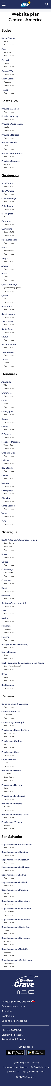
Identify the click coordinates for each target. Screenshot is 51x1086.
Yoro (3, 520)
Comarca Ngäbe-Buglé (12, 722)
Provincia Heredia (10, 134)
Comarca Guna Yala (10, 711)
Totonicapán (7, 352)
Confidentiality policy (39, 1067)
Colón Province (8, 759)
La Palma (7, 774)
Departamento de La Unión (14, 882)
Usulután (7, 952)
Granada (5, 595)
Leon (3, 610)
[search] (46, 4)
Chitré (6, 788)
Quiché (4, 295)
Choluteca (6, 392)
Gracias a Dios (8, 452)
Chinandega (7, 569)
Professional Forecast (14, 1039)
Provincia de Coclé (10, 752)
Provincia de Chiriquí (11, 741)
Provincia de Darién (11, 770)
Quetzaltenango (9, 284)
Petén (4, 273)
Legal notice (17, 1062)
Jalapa (4, 258)
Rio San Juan (7, 685)
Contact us (8, 1016)
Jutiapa (4, 266)
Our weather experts (14, 1006)
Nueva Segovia (8, 652)
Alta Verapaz (7, 183)
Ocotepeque (7, 490)
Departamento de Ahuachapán (16, 844)
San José (7, 164)
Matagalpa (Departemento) (14, 644)
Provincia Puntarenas (12, 153)
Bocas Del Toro (9, 733)
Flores (6, 277)
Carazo (4, 561)
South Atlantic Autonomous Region (19, 540)
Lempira (5, 483)
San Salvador (8, 912)
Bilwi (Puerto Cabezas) (12, 666)
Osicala (6, 893)
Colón (4, 400)
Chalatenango (9, 963)
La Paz (4, 475)
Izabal (4, 247)
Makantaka (8, 546)
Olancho (5, 498)
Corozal (5, 60)
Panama (7, 807)
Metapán (7, 930)
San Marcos (7, 321)
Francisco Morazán (10, 441)
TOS (27, 1062)
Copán (4, 419)
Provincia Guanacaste (12, 123)
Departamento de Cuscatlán (15, 859)
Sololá (4, 336)
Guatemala (6, 228)
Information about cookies (16, 1067)
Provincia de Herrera (11, 785)
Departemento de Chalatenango (17, 960)
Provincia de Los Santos (13, 796)
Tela (5, 385)
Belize (6, 41)
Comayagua (7, 411)
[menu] (4, 4)
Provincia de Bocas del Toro (15, 730)
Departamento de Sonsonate (15, 938)
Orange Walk (8, 71)
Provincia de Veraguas (12, 822)
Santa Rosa (6, 329)
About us (7, 1011)
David (6, 744)
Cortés (4, 426)
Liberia (6, 127)
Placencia (7, 82)
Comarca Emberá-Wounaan (14, 704)
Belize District (8, 38)
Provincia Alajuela (10, 108)
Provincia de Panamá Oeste (14, 814)
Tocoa (6, 404)
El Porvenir (8, 715)
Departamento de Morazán (14, 890)
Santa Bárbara (8, 505)
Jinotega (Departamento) (13, 603)
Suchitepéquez (8, 344)
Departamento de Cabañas (14, 852)
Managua (5, 625)
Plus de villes (9, 45)
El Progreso (7, 213)
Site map (35, 1062)
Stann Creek (7, 78)
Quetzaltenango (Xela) (12, 288)
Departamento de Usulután (14, 949)
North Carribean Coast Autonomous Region (22, 663)
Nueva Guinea (9, 543)
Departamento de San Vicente (16, 919)
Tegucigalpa (8, 445)
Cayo (3, 49)
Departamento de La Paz (13, 874)
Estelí (4, 588)
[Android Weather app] (35, 1053)
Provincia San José (10, 161)
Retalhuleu (6, 306)
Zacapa (4, 359)
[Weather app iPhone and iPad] (15, 1053)
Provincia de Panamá (11, 803)
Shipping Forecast (12, 1034)
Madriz (4, 618)
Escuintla (5, 221)
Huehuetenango (9, 239)
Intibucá (5, 460)
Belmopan (7, 52)
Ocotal (6, 655)
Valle (4, 513)
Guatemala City (9, 232)
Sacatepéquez (8, 314)
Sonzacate (7, 941)
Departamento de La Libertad (15, 867)
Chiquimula (7, 206)
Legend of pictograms (14, 1020)
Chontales (6, 580)
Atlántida (6, 381)
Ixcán (6, 299)
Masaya (5, 636)
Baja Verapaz (7, 191)
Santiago (7, 825)
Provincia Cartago (10, 116)
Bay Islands (7, 467)
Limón (6, 146)
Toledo (4, 89)
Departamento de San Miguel (15, 901)
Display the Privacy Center (33, 1071)
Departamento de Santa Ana (15, 927)
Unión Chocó (9, 777)
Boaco (4, 554)
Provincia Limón (9, 142)
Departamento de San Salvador (16, 908)
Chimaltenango (9, 198)
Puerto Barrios (9, 250)
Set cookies (14, 1071)
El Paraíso (6, 434)
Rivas (4, 674)
